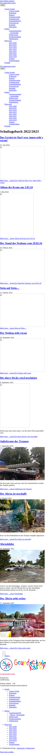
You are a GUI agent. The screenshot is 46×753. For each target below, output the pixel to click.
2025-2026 (13, 43)
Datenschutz (30, 748)
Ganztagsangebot (15, 31)
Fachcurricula (14, 23)
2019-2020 (13, 55)
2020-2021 (13, 53)
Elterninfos (13, 27)
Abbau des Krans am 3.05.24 (16, 187)
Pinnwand (8, 41)
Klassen (12, 15)
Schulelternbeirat (15, 21)
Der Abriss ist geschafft (13, 493)
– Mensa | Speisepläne (17, 715)
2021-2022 (13, 51)
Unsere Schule (9, 9)
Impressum (21, 748)
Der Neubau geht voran (13, 332)
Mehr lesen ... (17, 238)
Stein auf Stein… (9, 288)
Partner (6, 29)
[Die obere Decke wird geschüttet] (15, 427)
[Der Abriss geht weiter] (22, 637)
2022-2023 (13, 49)
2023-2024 (13, 47)
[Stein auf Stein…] (22, 326)
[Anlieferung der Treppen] (22, 479)
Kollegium (12, 13)
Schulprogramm (14, 17)
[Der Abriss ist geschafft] (22, 532)
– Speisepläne (14, 33)
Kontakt (7, 63)
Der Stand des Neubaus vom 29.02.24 (21, 243)
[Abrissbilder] (22, 582)
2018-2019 (13, 57)
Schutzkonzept (14, 19)
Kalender (12, 25)
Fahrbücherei (13, 39)
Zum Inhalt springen (7, 1)
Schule (6, 689)
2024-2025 (13, 45)
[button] (7, 752)
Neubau (12, 59)
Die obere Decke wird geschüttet (18, 377)
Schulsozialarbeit (15, 37)
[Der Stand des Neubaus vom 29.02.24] (22, 281)
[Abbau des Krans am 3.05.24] (16, 236)
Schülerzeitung (14, 61)
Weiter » (7, 656)
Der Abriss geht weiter (13, 598)
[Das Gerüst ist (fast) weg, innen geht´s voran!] (22, 179)
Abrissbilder (7, 544)
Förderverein (13, 35)
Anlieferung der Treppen (14, 441)
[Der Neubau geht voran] (22, 371)
